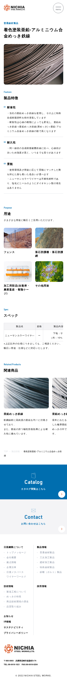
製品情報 (16, 451)
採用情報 (42, 586)
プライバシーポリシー (16, 632)
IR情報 (7, 621)
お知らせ (9, 616)
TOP (6, 451)
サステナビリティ (13, 627)
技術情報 (9, 586)
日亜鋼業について (13, 547)
